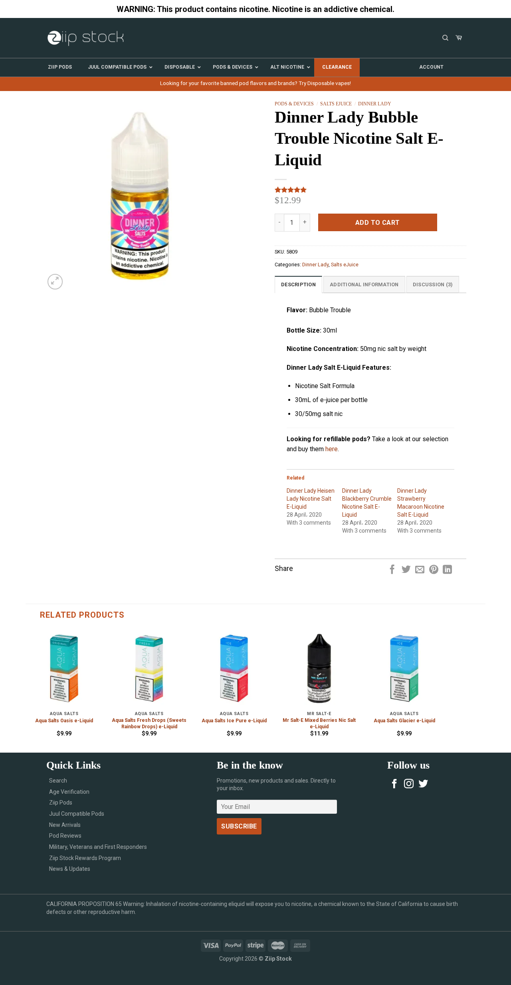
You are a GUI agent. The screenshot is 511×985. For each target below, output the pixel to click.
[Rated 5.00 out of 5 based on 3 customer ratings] (370, 189)
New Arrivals (65, 825)
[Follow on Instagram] (409, 784)
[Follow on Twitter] (423, 784)
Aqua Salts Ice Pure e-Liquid (234, 720)
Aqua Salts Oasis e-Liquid (64, 720)
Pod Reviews (65, 835)
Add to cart (377, 222)
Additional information (364, 284)
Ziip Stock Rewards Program (85, 858)
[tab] (298, 284)
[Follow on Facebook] (394, 784)
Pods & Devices (294, 104)
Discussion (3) (433, 284)
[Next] (442, 690)
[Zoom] (55, 281)
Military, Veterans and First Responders (98, 847)
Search (58, 780)
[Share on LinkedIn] (447, 570)
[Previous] (26, 690)
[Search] (445, 38)
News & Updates (69, 869)
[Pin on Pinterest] (433, 570)
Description (298, 284)
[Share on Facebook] (392, 570)
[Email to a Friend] (419, 570)
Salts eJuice (336, 104)
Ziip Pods (60, 802)
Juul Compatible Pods (76, 814)
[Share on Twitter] (406, 570)
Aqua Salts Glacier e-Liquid (404, 720)
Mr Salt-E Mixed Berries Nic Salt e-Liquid (319, 723)
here (331, 449)
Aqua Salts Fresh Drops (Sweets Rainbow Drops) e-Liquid (149, 723)
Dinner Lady (374, 104)
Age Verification (69, 792)
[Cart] (458, 38)
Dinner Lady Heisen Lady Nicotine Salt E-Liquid (311, 499)
